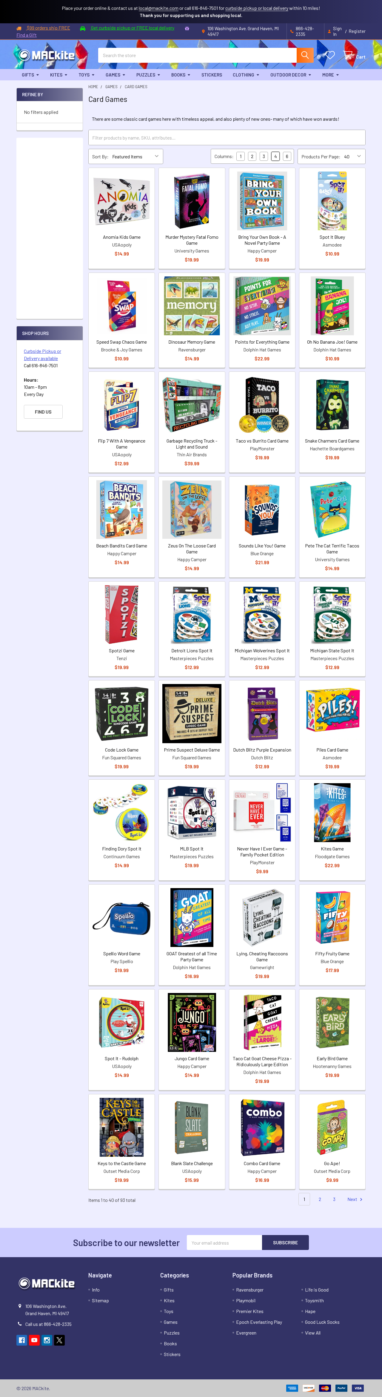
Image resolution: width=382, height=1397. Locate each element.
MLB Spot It (192, 848)
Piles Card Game (332, 749)
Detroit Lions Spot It (191, 650)
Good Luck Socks (322, 1322)
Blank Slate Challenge (192, 1163)
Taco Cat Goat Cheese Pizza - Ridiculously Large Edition (262, 1061)
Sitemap (100, 1300)
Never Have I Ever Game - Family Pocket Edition (262, 851)
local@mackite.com (158, 8)
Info (96, 1289)
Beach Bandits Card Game (121, 545)
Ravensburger (250, 1289)
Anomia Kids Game (122, 237)
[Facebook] (21, 1340)
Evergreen (246, 1332)
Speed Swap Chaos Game (121, 342)
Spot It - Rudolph (121, 1058)
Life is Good (317, 1289)
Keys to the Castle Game (122, 1163)
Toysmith (314, 1300)
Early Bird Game (332, 1058)
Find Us (43, 411)
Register (357, 31)
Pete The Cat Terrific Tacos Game (332, 548)
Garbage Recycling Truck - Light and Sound (192, 443)
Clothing (243, 74)
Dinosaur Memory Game (191, 342)
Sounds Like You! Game (262, 545)
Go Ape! (332, 1163)
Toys (84, 74)
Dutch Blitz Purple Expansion (262, 749)
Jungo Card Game (192, 1058)
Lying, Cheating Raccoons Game (262, 956)
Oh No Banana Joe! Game (332, 342)
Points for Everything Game (262, 342)
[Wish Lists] (331, 55)
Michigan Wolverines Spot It (262, 650)
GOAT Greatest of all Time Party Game (192, 956)
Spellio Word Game (121, 953)
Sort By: (100, 156)
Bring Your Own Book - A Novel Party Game (262, 240)
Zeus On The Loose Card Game (192, 548)
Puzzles (145, 74)
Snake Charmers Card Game (332, 440)
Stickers (211, 74)
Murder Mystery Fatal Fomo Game (191, 240)
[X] (59, 1340)
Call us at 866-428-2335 (48, 1324)
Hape (310, 1311)
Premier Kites (250, 1311)
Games (113, 74)
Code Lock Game (121, 749)
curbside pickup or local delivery (256, 8)
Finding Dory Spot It (121, 848)
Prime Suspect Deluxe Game (192, 749)
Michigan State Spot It (332, 650)
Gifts (28, 74)
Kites (56, 74)
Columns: (224, 156)
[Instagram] (46, 1340)
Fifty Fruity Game (332, 953)
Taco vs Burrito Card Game (262, 440)
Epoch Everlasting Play (259, 1322)
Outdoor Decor (288, 74)
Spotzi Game (122, 650)
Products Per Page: (321, 156)
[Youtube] (34, 1340)
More (328, 74)
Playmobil (245, 1300)
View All (313, 1332)
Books (178, 74)
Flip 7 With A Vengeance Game (121, 443)
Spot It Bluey (332, 237)
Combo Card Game (262, 1163)
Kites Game (332, 848)
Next (352, 1199)
